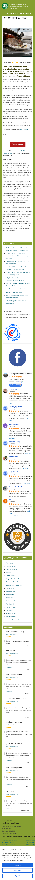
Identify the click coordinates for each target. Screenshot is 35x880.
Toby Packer (13, 472)
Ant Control (9, 563)
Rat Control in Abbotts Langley (10, 840)
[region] (17, 863)
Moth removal (10, 601)
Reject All (17, 876)
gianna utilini (13, 457)
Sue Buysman (14, 424)
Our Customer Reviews (12, 634)
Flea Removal (10, 591)
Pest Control (10, 604)
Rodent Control (10, 613)
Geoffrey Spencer (15, 407)
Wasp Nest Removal (12, 620)
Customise (17, 870)
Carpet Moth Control (12, 579)
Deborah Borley (14, 442)
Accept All (18, 865)
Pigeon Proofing (11, 607)
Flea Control (10, 588)
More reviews (17, 516)
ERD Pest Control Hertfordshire (18, 4)
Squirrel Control (11, 616)
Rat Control (9, 610)
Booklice (8, 572)
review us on (14, 385)
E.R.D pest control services (20, 374)
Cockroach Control (12, 582)
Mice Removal (10, 597)
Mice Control (10, 594)
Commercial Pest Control (13, 585)
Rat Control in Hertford (8, 842)
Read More (9, 667)
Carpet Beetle (10, 575)
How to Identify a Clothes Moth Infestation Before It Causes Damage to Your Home (18, 256)
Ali (10, 499)
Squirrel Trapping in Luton (14, 292)
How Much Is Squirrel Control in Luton (17, 289)
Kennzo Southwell (15, 487)
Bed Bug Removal (11, 569)
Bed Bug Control (11, 566)
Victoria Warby (14, 389)
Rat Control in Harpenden (9, 844)
